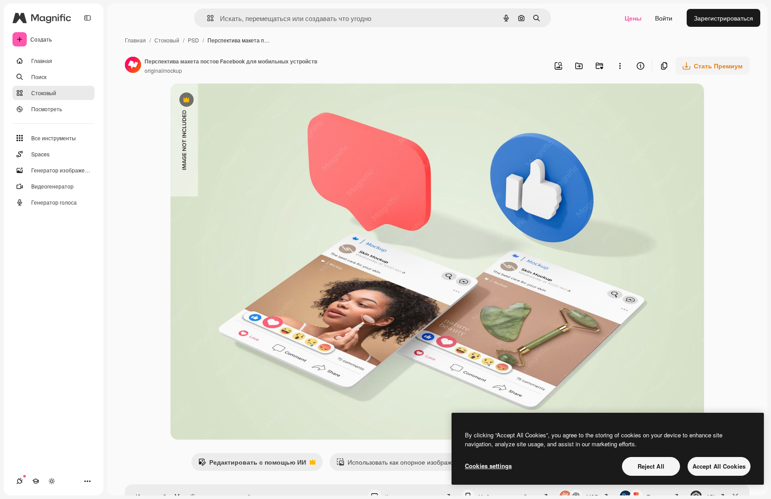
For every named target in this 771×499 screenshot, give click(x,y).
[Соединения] (19, 481)
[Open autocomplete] (207, 18)
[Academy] (36, 481)
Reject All (651, 466)
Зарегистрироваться (723, 17)
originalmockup (163, 70)
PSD (193, 40)
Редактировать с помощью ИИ (252, 464)
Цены (633, 17)
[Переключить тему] (52, 481)
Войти (663, 17)
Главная (135, 40)
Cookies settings (488, 465)
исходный (230, 100)
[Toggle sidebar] (87, 18)
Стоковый (166, 40)
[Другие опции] (620, 66)
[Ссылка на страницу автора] (133, 66)
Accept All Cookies (719, 466)
